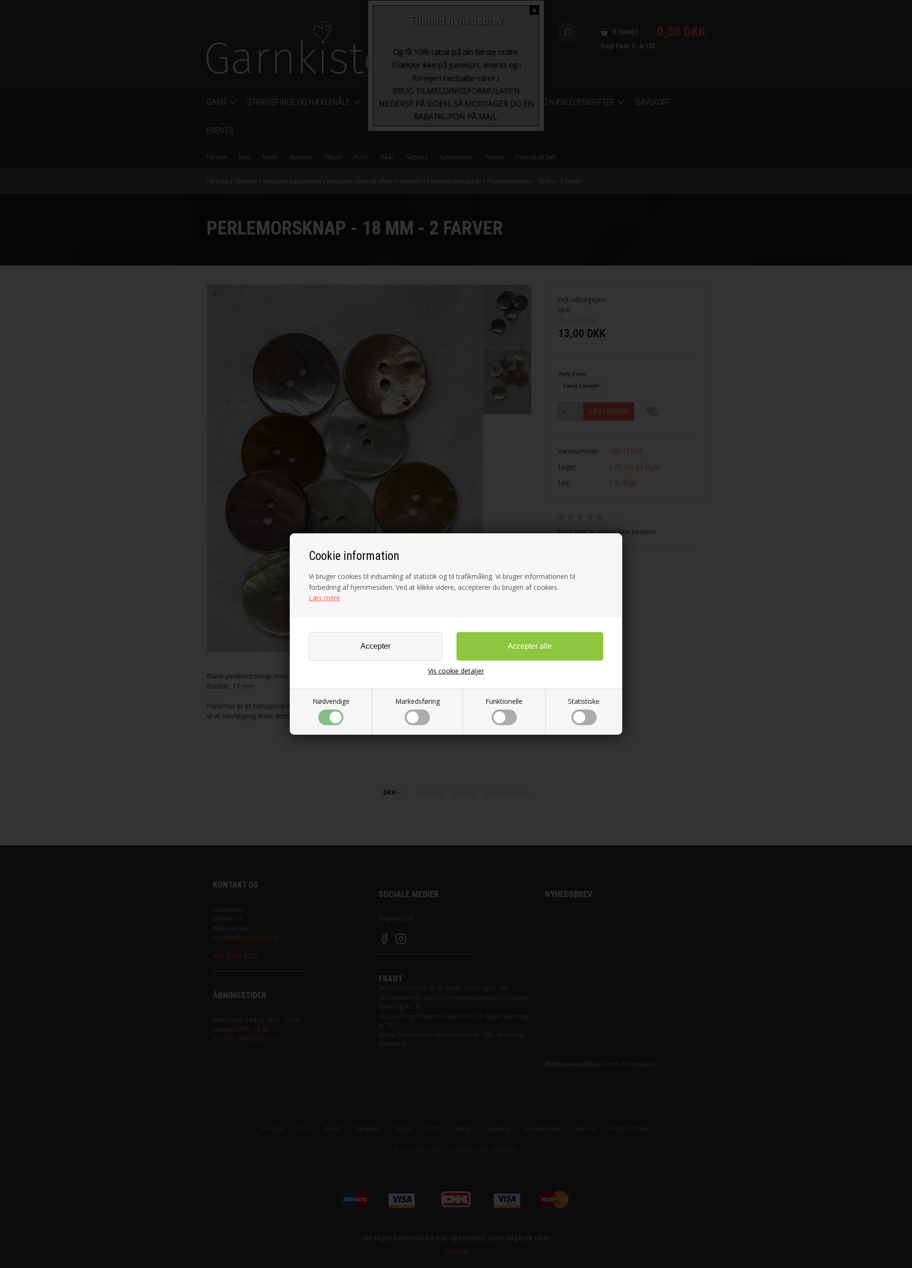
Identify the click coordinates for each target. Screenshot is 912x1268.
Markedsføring (417, 701)
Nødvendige (331, 701)
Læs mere (324, 597)
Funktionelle (503, 701)
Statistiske (583, 701)
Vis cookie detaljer (456, 671)
